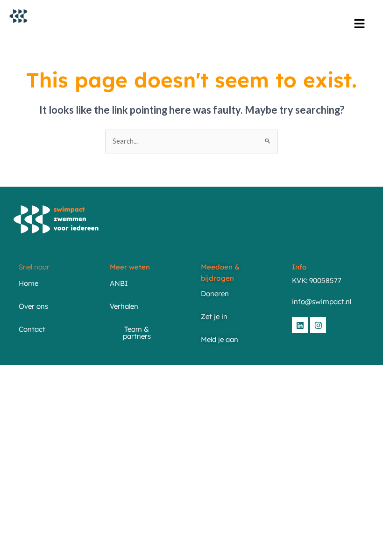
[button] (359, 24)
